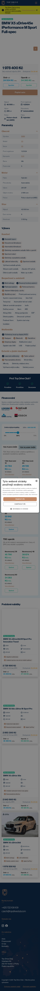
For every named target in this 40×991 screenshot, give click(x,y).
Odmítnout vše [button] (19, 504)
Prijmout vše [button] (20, 499)
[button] (20, 509)
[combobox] (36, 481)
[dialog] (20, 495)
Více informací (33, 494)
